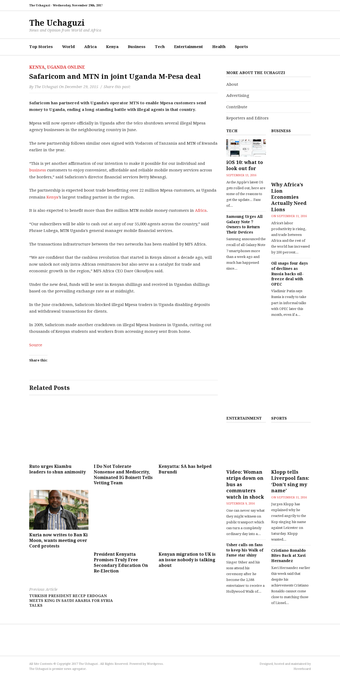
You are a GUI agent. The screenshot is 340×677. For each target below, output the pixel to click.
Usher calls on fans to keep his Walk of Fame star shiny (244, 550)
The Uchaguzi (57, 23)
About (232, 84)
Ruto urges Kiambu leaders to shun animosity (57, 469)
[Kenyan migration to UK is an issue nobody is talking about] (188, 519)
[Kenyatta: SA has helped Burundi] (188, 431)
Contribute (236, 107)
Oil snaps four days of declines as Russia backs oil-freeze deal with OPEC (289, 273)
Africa (90, 46)
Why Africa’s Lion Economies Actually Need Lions (289, 197)
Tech (160, 46)
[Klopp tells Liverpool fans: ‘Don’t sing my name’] (291, 446)
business (37, 170)
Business (137, 46)
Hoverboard (302, 669)
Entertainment (188, 46)
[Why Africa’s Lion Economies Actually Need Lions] (291, 159)
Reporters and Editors (247, 118)
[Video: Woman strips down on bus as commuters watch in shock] (246, 446)
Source (35, 345)
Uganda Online (66, 67)
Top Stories (41, 46)
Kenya (112, 46)
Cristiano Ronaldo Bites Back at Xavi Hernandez (288, 555)
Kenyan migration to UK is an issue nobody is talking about (187, 560)
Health (219, 46)
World (68, 46)
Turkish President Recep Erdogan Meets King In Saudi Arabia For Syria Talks (71, 597)
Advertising (237, 95)
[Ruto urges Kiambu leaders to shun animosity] (58, 431)
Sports (241, 46)
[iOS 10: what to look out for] (246, 148)
